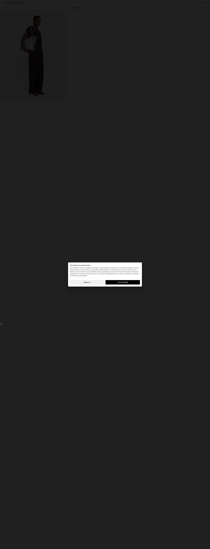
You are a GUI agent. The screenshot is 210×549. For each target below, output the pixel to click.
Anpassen (86, 282)
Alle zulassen (123, 282)
